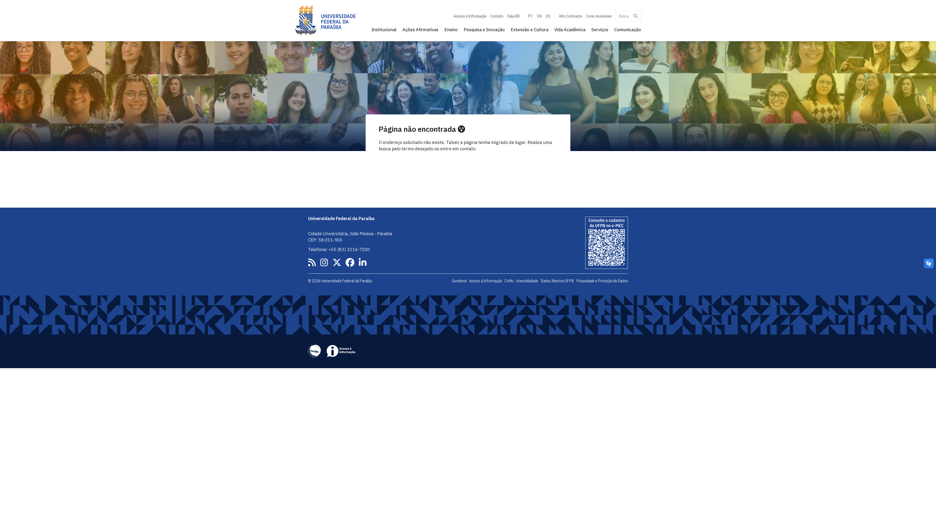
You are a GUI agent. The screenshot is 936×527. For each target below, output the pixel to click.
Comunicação (627, 29)
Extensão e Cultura (529, 29)
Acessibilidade (527, 280)
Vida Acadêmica (569, 29)
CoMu (509, 280)
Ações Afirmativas (420, 29)
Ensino (451, 29)
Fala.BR (513, 16)
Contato (496, 16)
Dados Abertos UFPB (557, 280)
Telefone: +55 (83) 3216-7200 (339, 249)
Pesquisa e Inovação (484, 29)
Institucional (384, 29)
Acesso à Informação (470, 16)
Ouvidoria (459, 280)
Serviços (599, 29)
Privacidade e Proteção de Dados (602, 280)
